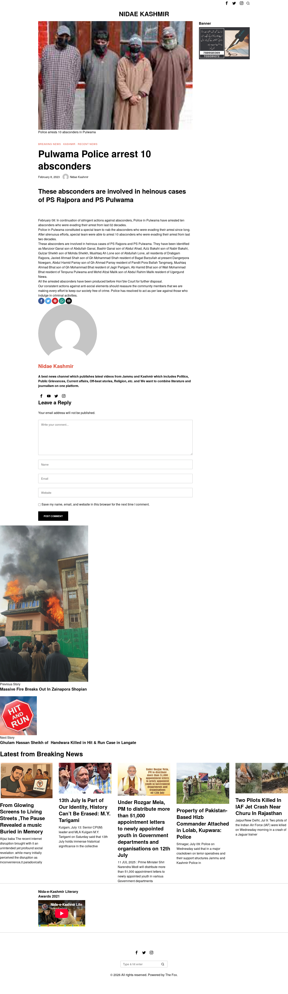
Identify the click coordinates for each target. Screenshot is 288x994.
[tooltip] (227, 3)
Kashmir (69, 144)
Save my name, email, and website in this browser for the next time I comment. (95, 504)
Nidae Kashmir (79, 177)
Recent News (88, 144)
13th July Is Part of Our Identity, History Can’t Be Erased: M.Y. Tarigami (84, 810)
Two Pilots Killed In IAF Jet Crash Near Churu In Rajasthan (258, 806)
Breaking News (49, 144)
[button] (163, 964)
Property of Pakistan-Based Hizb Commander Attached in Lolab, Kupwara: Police (203, 823)
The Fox (171, 974)
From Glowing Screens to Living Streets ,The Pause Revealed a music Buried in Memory (22, 818)
